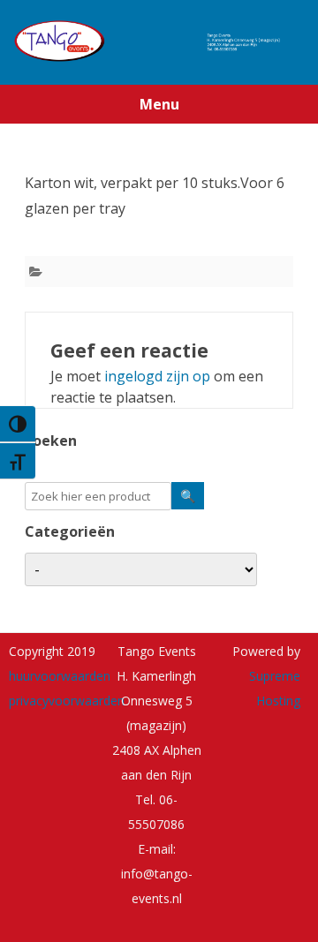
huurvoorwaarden (59, 675)
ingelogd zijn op (157, 376)
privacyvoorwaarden (67, 700)
